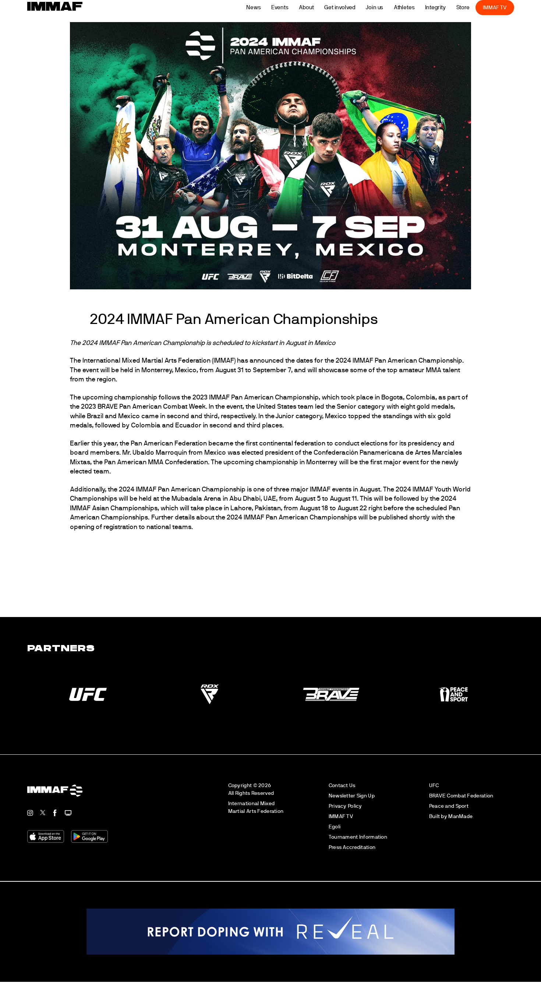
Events (290, 7)
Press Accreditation (352, 853)
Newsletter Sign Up (352, 802)
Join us (385, 7)
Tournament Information (358, 843)
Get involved (350, 7)
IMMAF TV (505, 7)
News (264, 7)
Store (474, 7)
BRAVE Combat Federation (461, 802)
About (317, 7)
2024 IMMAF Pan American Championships (204, 327)
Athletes (414, 7)
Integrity (446, 7)
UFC (434, 791)
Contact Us (342, 791)
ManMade (460, 822)
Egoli (334, 833)
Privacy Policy (345, 812)
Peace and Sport (448, 812)
